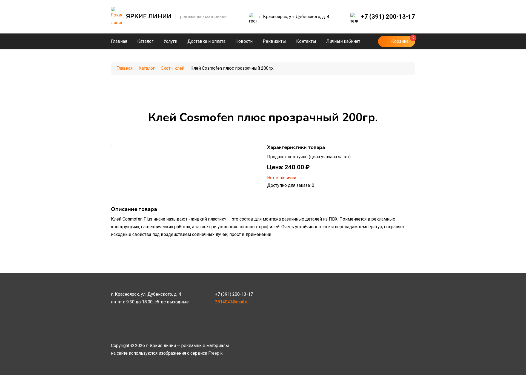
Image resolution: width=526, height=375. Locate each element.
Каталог (145, 41)
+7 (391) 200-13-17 (388, 16)
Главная (119, 41)
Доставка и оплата (206, 41)
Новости (244, 41)
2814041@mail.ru (231, 301)
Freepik (215, 353)
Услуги (170, 41)
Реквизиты (274, 41)
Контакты (306, 41)
